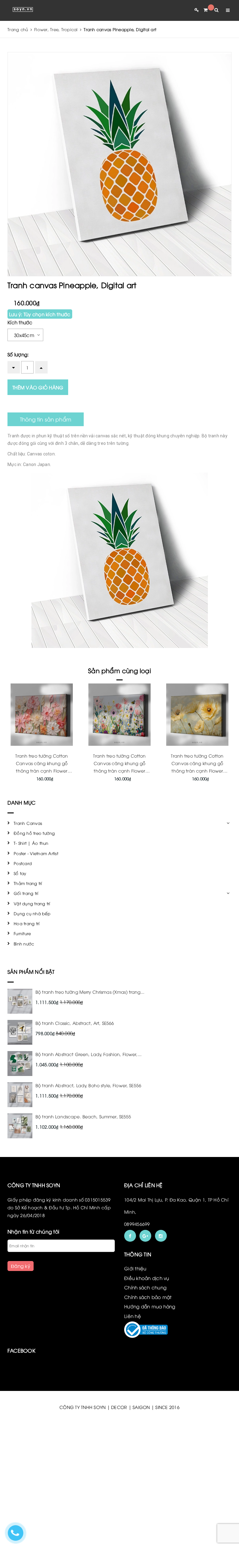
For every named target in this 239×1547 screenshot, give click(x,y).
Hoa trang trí (27, 923)
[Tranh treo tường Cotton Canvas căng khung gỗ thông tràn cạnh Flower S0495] (197, 714)
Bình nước (24, 943)
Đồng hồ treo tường (34, 833)
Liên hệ (132, 1316)
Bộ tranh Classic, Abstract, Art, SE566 (74, 1023)
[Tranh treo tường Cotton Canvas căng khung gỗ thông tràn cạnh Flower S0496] (119, 714)
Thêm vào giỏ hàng (37, 387)
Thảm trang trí (28, 883)
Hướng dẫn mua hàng (150, 1306)
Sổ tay (20, 873)
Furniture (22, 933)
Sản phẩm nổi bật (31, 971)
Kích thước (20, 322)
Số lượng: (18, 354)
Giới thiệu (135, 1268)
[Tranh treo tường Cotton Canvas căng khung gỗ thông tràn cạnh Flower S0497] (41, 714)
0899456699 (137, 1224)
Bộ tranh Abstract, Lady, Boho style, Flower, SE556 (88, 1085)
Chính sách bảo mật (148, 1297)
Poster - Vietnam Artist (36, 853)
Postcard (23, 863)
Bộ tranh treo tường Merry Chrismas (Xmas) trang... (89, 992)
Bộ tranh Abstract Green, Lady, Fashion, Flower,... (88, 1054)
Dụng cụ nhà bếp (32, 913)
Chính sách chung (145, 1287)
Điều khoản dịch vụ (146, 1278)
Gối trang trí (26, 893)
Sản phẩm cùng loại (119, 670)
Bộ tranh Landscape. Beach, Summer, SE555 (83, 1116)
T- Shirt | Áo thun (31, 843)
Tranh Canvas (28, 823)
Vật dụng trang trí (32, 903)
